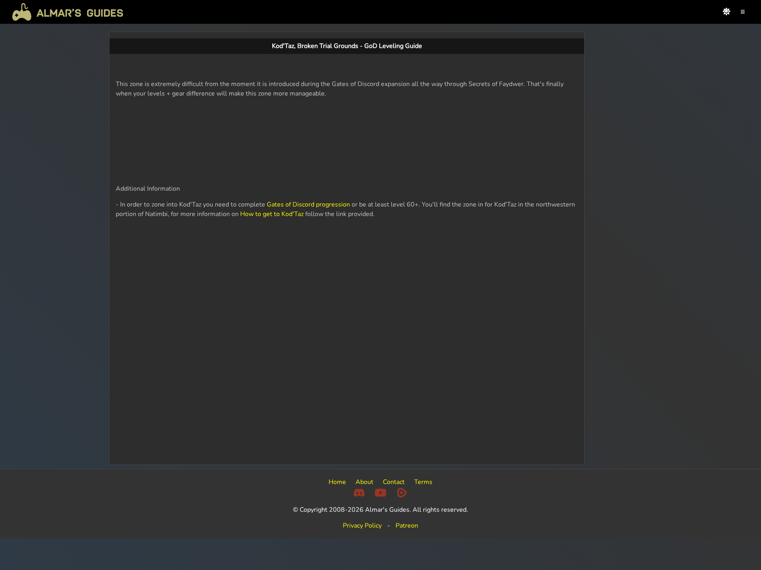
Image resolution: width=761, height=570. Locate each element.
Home (337, 482)
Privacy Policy (362, 525)
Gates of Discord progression (308, 204)
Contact (394, 482)
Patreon (407, 525)
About (364, 482)
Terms (423, 482)
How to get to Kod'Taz (272, 214)
